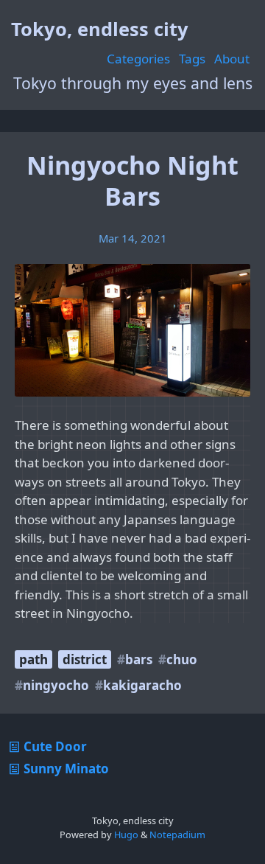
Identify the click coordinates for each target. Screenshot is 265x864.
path (33, 659)
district (85, 659)
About (232, 58)
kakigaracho (142, 685)
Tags (192, 58)
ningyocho (56, 685)
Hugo (126, 834)
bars (138, 659)
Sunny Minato (66, 768)
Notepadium (177, 834)
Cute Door (55, 746)
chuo (181, 659)
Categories (138, 58)
